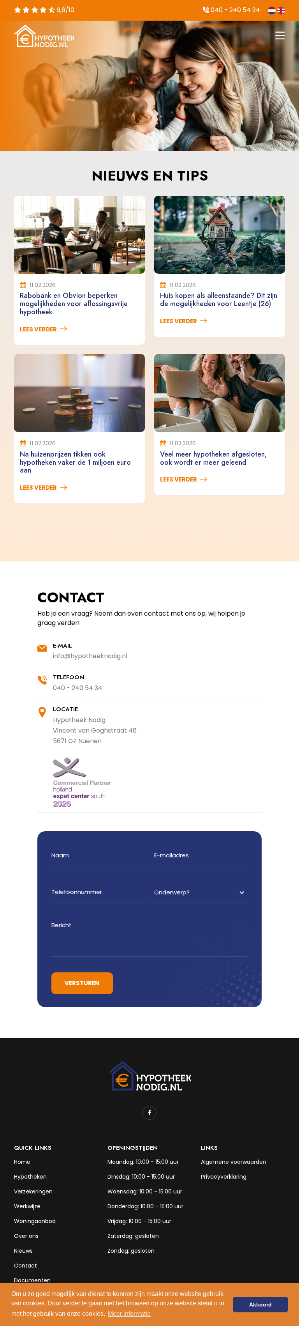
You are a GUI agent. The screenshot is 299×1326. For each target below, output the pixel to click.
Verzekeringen (33, 1191)
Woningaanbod (35, 1221)
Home (22, 1162)
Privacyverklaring (223, 1177)
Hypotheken (30, 1177)
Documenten (32, 1280)
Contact (25, 1265)
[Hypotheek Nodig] (149, 1075)
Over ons (26, 1236)
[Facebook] (149, 1113)
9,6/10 (64, 9)
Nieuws (23, 1251)
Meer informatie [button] (129, 1313)
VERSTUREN (82, 983)
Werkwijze (27, 1206)
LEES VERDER (38, 329)
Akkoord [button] (260, 1304)
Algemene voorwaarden (233, 1162)
